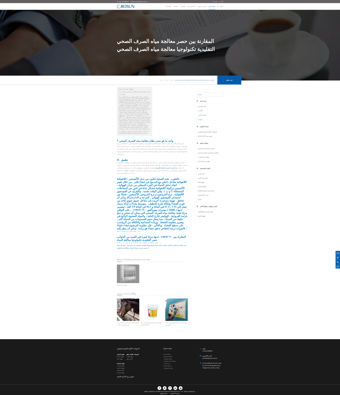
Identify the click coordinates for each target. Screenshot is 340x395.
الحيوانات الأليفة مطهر (132, 354)
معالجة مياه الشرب (203, 157)
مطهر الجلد (201, 182)
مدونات (171, 80)
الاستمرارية (191, 6)
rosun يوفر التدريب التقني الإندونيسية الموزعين (176, 324)
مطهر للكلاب (129, 356)
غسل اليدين (201, 174)
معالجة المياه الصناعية (169, 361)
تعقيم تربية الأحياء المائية (205, 136)
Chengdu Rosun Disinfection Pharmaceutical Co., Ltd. (169, 391)
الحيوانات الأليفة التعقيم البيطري (207, 132)
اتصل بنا (220, 6)
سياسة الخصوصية (175, 393)
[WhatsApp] (338, 257)
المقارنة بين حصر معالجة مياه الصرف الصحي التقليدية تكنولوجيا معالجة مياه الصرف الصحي (194, 80)
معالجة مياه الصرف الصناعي (206, 148)
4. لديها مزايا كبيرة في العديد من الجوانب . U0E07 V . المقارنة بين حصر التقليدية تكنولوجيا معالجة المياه (134, 132)
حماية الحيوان (203, 126)
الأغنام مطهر (120, 370)
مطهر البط (120, 359)
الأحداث (200, 110)
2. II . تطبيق (122, 94)
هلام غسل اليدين (203, 178)
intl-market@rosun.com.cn (139, 1)
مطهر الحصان (121, 372)
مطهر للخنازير (121, 366)
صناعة (176, 6)
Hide (131, 89)
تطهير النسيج (202, 216)
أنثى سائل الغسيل (203, 195)
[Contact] (338, 266)
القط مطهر (129, 359)
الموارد (182, 6)
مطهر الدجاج (120, 356)
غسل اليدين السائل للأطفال (206, 191)
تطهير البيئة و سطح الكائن (205, 211)
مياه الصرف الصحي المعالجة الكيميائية (166, 168)
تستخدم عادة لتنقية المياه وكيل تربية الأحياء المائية (151, 324)
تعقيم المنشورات (168, 368)
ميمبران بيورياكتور (122, 285)
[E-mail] (338, 253)
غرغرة (200, 199)
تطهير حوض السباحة (204, 161)
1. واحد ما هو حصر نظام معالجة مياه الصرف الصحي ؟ (134, 92)
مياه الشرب (166, 363)
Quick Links (167, 348)
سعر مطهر (229, 80)
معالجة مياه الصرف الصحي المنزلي (208, 153)
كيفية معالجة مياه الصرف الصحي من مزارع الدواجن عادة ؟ (127, 324)
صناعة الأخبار (202, 115)
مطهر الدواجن (121, 354)
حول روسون (202, 6)
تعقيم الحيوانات (167, 359)
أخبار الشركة (202, 106)
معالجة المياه (202, 143)
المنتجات (168, 6)
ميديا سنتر (212, 6)
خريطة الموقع (164, 393)
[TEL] (338, 262)
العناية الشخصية (203, 168)
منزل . (161, 80)
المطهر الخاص (202, 186)
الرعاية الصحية (167, 366)
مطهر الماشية (121, 363)
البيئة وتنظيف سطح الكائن (207, 206)
